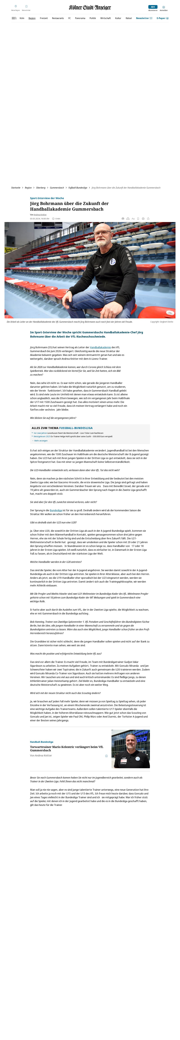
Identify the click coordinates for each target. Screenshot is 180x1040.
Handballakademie (100, 347)
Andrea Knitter (40, 214)
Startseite (15, 187)
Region (28, 187)
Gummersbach (57, 187)
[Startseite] (90, 7)
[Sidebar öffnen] (14, 18)
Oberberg (40, 187)
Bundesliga (56, 510)
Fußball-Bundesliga (77, 187)
